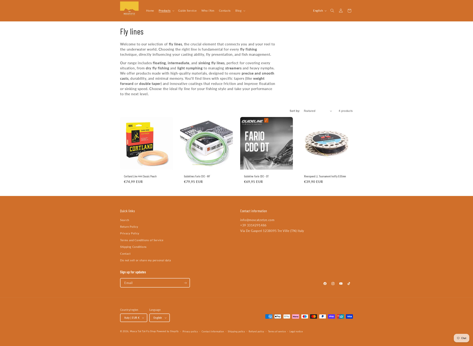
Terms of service (277, 331)
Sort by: (295, 110)
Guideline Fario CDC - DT (256, 176)
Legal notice (296, 331)
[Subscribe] (185, 283)
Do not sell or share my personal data (145, 260)
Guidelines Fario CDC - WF (197, 176)
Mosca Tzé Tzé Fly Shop (143, 331)
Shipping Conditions (133, 246)
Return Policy (129, 226)
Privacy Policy (129, 233)
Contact (125, 253)
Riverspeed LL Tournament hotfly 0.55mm (325, 176)
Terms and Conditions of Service (142, 240)
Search (124, 220)
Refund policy (256, 331)
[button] (166, 11)
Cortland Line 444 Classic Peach (140, 176)
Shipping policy (236, 331)
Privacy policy (190, 331)
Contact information (213, 331)
